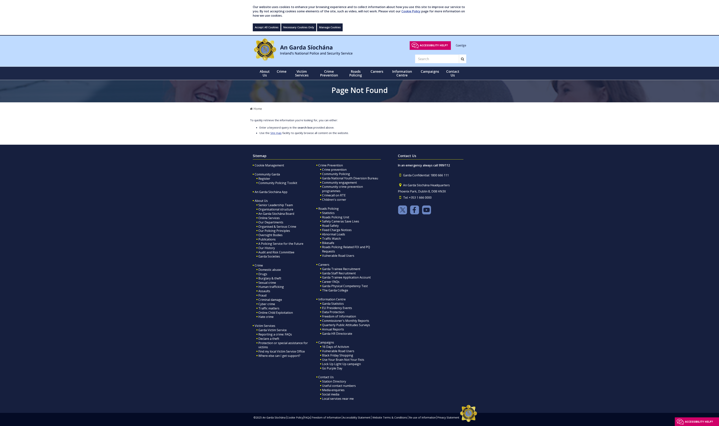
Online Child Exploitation (275, 313)
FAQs (307, 417)
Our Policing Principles (274, 231)
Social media (330, 394)
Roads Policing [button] (355, 73)
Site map (276, 133)
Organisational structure (275, 209)
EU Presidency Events (337, 308)
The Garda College (335, 290)
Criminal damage (270, 300)
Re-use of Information (422, 417)
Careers (323, 265)
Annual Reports (333, 329)
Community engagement (339, 182)
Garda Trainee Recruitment (341, 269)
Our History (266, 248)
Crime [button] (281, 71)
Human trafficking (271, 287)
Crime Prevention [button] (329, 73)
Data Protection (333, 312)
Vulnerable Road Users (338, 256)
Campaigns (326, 342)
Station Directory (334, 381)
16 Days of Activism (335, 347)
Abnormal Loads (333, 234)
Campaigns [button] (430, 71)
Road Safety (330, 226)
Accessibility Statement (357, 417)
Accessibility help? (434, 45)
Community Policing (336, 174)
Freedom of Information (339, 316)
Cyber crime (266, 304)
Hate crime (266, 317)
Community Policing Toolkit (277, 183)
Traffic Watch (331, 239)
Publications (267, 239)
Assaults (264, 291)
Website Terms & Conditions (389, 417)
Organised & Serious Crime (277, 227)
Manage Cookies (330, 27)
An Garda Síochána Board (276, 214)
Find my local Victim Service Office (281, 351)
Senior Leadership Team (275, 205)
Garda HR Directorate (337, 334)
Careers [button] (377, 71)
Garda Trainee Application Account (346, 277)
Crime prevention (334, 170)
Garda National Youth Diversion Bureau (350, 178)
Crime (259, 265)
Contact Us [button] (452, 73)
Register (264, 179)
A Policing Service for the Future (280, 244)
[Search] (462, 59)
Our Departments (270, 222)
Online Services (269, 218)
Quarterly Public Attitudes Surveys (346, 325)
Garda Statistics (333, 304)
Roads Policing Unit (335, 217)
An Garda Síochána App (271, 192)
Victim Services (265, 326)
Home (257, 109)
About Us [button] (265, 73)
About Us (261, 201)
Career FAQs (330, 282)
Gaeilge (461, 45)
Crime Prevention (330, 165)
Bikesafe (328, 243)
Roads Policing (328, 209)
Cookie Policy (411, 11)
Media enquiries (333, 390)
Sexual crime (267, 283)
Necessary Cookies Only (298, 27)
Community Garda (267, 174)
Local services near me (338, 399)
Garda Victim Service (272, 330)
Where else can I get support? (279, 356)
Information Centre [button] (402, 73)
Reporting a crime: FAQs (275, 334)
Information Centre (332, 299)
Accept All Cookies (266, 27)
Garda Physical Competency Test (345, 286)
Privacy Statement (448, 417)
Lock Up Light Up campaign (341, 364)
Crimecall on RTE (334, 195)
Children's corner (334, 200)
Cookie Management (269, 165)
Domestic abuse (269, 270)
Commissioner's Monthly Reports (345, 321)
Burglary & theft (269, 278)
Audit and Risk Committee (276, 252)
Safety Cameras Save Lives (340, 221)
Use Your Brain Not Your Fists (343, 360)
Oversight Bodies (270, 235)
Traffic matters (268, 308)
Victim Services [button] (302, 73)
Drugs (262, 274)
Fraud (262, 295)
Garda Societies (269, 256)
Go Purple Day (332, 368)
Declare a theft (268, 339)
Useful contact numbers (339, 386)
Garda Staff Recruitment (339, 273)
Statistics (328, 213)
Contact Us (326, 377)
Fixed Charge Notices (337, 230)
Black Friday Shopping (337, 355)
